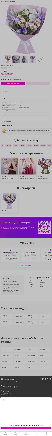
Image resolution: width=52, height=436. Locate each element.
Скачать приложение (26, 428)
